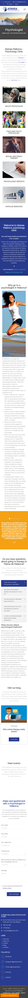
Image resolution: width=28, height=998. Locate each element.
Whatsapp (6, 928)
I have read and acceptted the (12, 887)
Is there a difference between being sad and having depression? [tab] (12, 618)
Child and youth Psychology (14, 132)
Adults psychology (14, 106)
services (14, 80)
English (16, 4)
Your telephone (6, 842)
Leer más (14, 739)
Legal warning (16, 993)
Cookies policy (7, 993)
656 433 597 (8, 1)
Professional (5, 851)
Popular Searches (14, 206)
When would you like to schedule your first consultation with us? (13, 861)
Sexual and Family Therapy (14, 157)
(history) (21, 58)
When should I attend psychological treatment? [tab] (11, 583)
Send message (14, 894)
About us (6, 941)
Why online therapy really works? (14, 730)
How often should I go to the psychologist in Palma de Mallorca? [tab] (12, 608)
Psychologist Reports (14, 181)
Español (11, 4)
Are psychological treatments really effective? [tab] (13, 600)
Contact (5, 947)
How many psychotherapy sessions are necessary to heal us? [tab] (13, 591)
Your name (5, 825)
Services (6, 939)
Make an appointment (10, 995)
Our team (21, 62)
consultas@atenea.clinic (20, 1)
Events (5, 943)
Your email (5, 834)
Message (4, 870)
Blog (4, 945)
